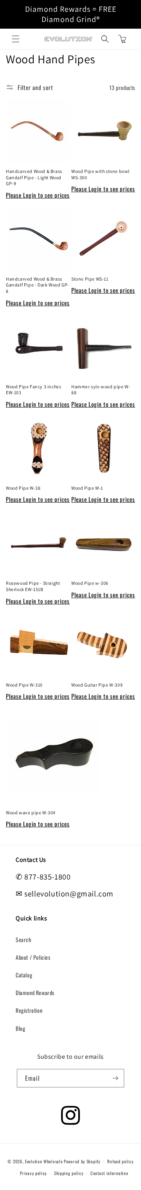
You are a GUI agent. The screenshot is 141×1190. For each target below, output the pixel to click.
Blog (20, 1028)
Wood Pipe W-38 (23, 488)
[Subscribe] (115, 1078)
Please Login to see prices (38, 195)
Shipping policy (68, 1173)
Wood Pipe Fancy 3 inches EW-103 (33, 390)
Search (23, 939)
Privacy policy (33, 1173)
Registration (29, 1010)
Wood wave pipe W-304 (31, 812)
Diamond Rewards (35, 992)
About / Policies (33, 957)
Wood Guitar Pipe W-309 (97, 685)
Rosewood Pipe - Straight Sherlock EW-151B (33, 586)
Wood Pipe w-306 (89, 583)
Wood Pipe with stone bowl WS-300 (100, 174)
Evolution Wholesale (44, 1161)
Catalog (24, 975)
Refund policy (120, 1161)
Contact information (109, 1173)
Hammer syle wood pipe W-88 (100, 390)
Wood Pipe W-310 (24, 685)
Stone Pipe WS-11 (89, 279)
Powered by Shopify (82, 1161)
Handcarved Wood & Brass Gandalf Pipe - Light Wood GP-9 (34, 177)
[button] (15, 39)
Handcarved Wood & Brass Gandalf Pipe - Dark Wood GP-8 (37, 285)
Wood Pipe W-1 (87, 488)
